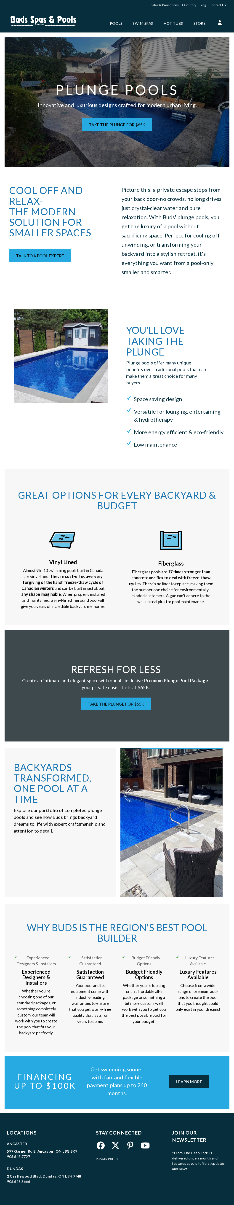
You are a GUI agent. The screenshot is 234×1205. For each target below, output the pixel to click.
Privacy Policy (107, 1159)
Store (200, 23)
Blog (203, 5)
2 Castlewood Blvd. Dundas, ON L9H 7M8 (44, 1176)
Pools (116, 23)
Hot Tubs (173, 23)
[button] (220, 22)
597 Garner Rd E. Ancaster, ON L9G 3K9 (42, 1151)
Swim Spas (143, 23)
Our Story (189, 5)
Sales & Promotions (165, 5)
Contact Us (218, 5)
